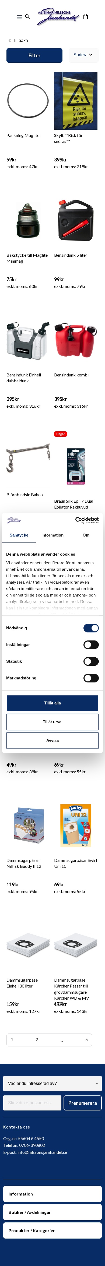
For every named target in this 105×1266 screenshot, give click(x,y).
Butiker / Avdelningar (30, 1212)
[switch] (91, 644)
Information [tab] (52, 535)
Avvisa (52, 740)
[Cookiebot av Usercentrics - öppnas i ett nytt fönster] (75, 520)
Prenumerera (82, 1103)
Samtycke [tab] (19, 535)
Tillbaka (17, 40)
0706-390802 (32, 1145)
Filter (34, 55)
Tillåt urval (52, 722)
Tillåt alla (52, 703)
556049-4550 (31, 1138)
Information (21, 1193)
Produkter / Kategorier (32, 1230)
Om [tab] (86, 535)
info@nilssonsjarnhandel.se (42, 1152)
